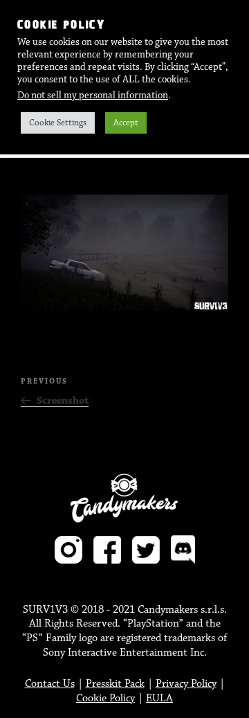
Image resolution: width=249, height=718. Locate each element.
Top (233, 699)
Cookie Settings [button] (57, 122)
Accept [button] (125, 122)
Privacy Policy (186, 683)
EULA (159, 698)
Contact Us (50, 683)
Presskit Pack (115, 683)
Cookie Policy (105, 698)
